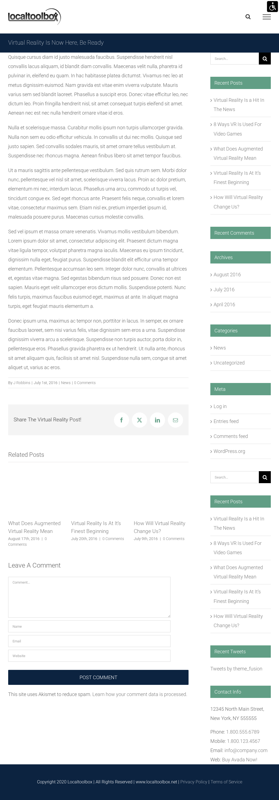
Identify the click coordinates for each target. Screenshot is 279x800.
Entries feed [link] (226, 421)
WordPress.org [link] (229, 451)
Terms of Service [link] (226, 781)
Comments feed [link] (231, 436)
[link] (272, 6)
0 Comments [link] (85, 383)
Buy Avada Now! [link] (239, 759)
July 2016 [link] (224, 289)
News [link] (66, 383)
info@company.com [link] (246, 750)
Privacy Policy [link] (193, 781)
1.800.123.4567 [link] (243, 741)
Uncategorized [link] (229, 363)
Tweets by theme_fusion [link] (236, 669)
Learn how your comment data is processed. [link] (139, 694)
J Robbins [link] (21, 383)
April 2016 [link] (224, 304)
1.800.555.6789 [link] (242, 732)
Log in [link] (220, 406)
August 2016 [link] (227, 274)
